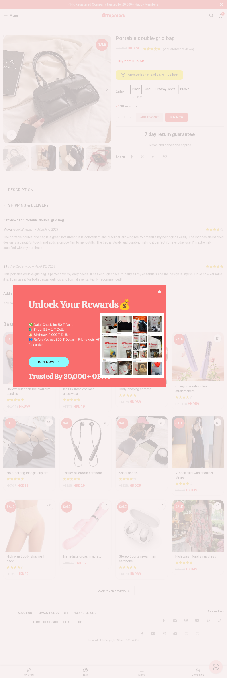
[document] (113, 339)
